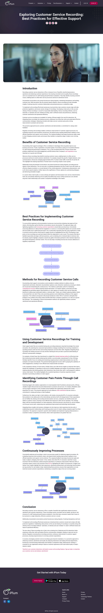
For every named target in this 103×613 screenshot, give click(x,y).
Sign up (93, 3)
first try (50, 463)
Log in (86, 3)
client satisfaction (61, 390)
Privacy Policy (66, 601)
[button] (31, 3)
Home (63, 592)
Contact (76, 3)
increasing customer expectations (45, 227)
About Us (64, 594)
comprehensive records (29, 288)
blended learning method (61, 356)
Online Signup (38, 580)
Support (64, 596)
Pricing (49, 3)
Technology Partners (86, 596)
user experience (69, 151)
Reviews (83, 594)
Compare (64, 599)
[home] (9, 3)
